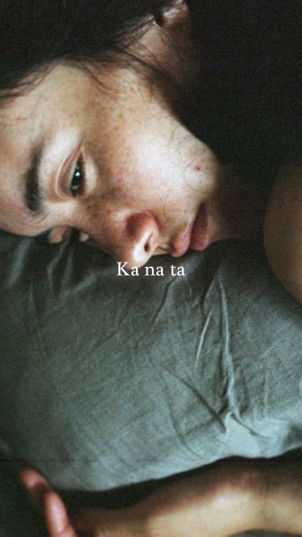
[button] (272, 511)
